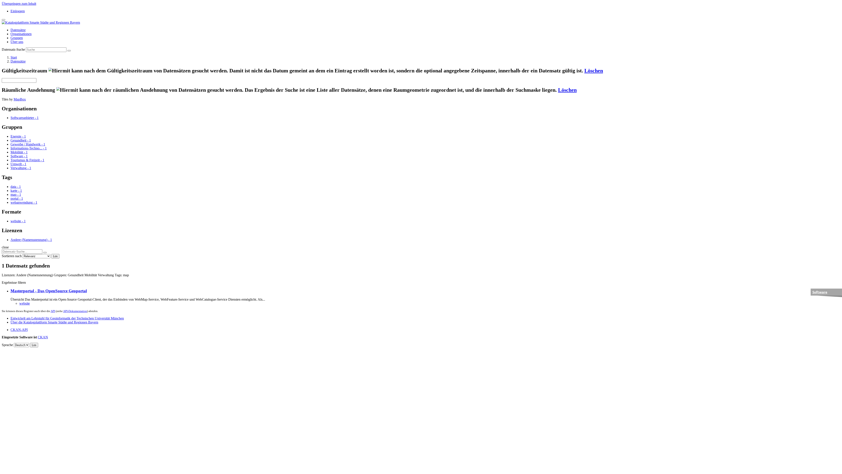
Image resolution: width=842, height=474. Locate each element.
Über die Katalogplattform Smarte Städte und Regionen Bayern (54, 322)
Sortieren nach (12, 256)
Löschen (593, 71)
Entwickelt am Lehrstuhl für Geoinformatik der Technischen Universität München (67, 318)
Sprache (7, 345)
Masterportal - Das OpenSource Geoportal (49, 291)
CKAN (43, 337)
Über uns (17, 42)
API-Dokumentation (75, 311)
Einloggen (18, 11)
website (24, 303)
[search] (45, 252)
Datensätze (18, 30)
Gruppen (17, 38)
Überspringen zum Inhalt (19, 3)
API (53, 311)
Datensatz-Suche (13, 49)
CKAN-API (19, 330)
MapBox (20, 99)
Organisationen (21, 34)
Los (55, 256)
